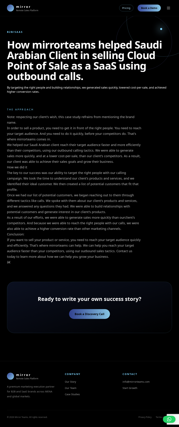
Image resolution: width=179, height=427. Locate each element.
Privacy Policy (145, 417)
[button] (169, 419)
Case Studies (72, 394)
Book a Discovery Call (89, 314)
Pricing (126, 8)
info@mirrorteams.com (136, 381)
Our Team (70, 388)
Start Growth (130, 388)
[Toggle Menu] (168, 8)
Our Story (70, 381)
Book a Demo (149, 8)
